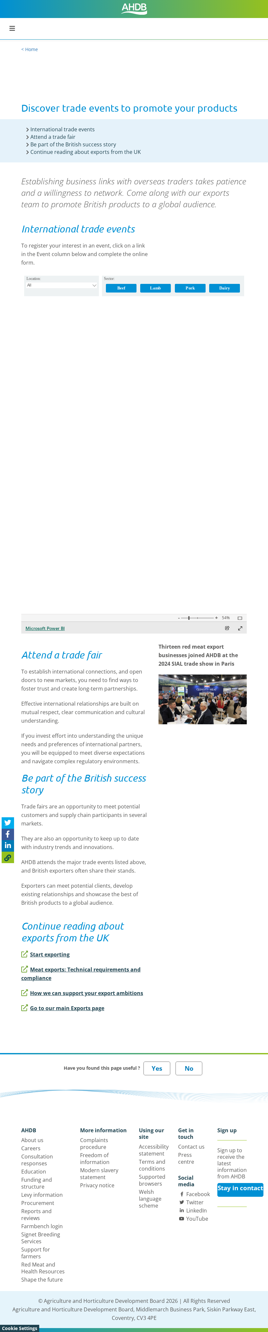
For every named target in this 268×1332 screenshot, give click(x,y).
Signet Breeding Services (40, 1238)
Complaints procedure (94, 1144)
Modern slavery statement (99, 1174)
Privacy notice (97, 1185)
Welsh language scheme (150, 1198)
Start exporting (50, 954)
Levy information (42, 1194)
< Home (29, 49)
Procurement (37, 1203)
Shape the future (42, 1279)
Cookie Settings (19, 1328)
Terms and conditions (152, 1165)
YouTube (197, 1218)
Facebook (198, 1194)
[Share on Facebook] (8, 834)
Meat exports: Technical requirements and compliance (81, 974)
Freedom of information (94, 1159)
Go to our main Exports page (67, 1008)
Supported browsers (152, 1180)
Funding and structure (36, 1183)
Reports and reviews (36, 1215)
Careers (31, 1148)
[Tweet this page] (8, 823)
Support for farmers (35, 1253)
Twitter (195, 1202)
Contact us (191, 1146)
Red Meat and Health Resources (43, 1268)
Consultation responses (37, 1160)
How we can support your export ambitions (86, 993)
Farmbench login (42, 1226)
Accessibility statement (154, 1150)
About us (32, 1140)
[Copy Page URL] (8, 857)
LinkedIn (196, 1210)
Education (33, 1171)
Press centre (186, 1158)
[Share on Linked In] (8, 846)
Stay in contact (240, 1188)
